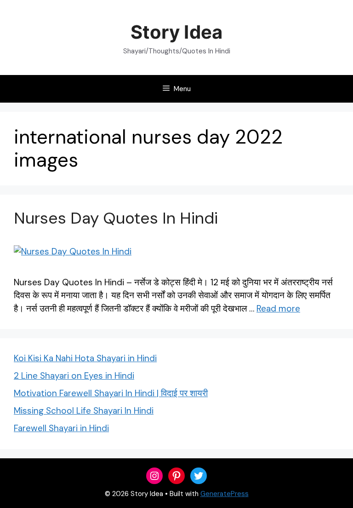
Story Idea (176, 32)
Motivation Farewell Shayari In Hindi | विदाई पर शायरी (111, 393)
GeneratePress (224, 493)
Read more (278, 308)
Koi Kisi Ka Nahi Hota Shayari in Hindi (85, 358)
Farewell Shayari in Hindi (61, 428)
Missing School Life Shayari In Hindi (84, 410)
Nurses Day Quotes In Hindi (116, 218)
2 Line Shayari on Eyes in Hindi (74, 375)
